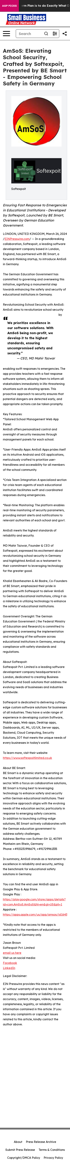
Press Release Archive (41, 1142)
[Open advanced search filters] (54, 33)
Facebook (10, 963)
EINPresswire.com (16, 239)
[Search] (46, 33)
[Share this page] (64, 33)
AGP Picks (9, 5)
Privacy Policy (53, 1157)
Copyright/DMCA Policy (23, 1157)
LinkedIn (9, 968)
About (18, 1142)
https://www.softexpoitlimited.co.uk (27, 758)
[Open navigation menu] (6, 33)
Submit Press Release (20, 1150)
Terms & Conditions (52, 1150)
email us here (12, 953)
